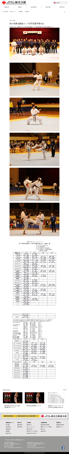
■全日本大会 (29, 429)
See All (64, 389)
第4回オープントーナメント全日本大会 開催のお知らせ (55, 406)
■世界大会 (29, 424)
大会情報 (20, 11)
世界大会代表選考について (33, 405)
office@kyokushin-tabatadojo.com (15, 447)
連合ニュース (13, 11)
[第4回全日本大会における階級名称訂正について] (12, 397)
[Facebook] (63, 448)
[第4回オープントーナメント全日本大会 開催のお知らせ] (56, 397)
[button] (64, 11)
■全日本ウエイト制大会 (32, 431)
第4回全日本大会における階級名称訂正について (12, 406)
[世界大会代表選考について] (34, 397)
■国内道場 (19, 424)
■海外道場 (19, 426)
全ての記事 (5, 11)
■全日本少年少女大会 (31, 433)
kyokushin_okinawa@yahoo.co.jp (38, 447)
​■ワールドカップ (30, 426)
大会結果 (27, 11)
